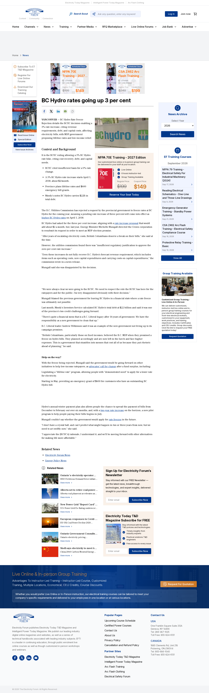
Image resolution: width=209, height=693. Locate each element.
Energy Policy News (55, 460)
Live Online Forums (142, 26)
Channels (29, 26)
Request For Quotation (181, 584)
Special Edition (24, 139)
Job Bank (167, 26)
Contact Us (110, 630)
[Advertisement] (97, 278)
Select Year (177, 120)
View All (177, 258)
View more (65, 483)
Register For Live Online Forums (24, 78)
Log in (171, 14)
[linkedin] (58, 111)
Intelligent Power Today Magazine (108, 3)
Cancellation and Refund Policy (121, 645)
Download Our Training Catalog (25, 90)
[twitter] (51, 111)
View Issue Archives (24, 149)
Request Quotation (177, 336)
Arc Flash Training (114, 666)
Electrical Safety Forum (117, 676)
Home (15, 26)
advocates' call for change (102, 366)
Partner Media (85, 26)
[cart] (195, 14)
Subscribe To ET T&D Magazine (26, 68)
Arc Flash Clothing (136, 3)
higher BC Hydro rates (54, 217)
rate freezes (115, 419)
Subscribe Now (140, 500)
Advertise (187, 26)
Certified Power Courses (117, 625)
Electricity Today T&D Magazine (122, 656)
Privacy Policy (112, 640)
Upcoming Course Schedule (119, 620)
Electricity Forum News (57, 455)
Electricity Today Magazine (77, 3)
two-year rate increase (112, 410)
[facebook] (44, 111)
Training (64, 26)
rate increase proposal (126, 223)
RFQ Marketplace (112, 26)
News (47, 26)
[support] (65, 111)
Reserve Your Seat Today (124, 194)
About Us (109, 635)
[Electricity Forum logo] (34, 12)
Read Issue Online (26, 135)
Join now (186, 14)
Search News (177, 134)
